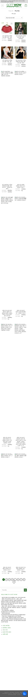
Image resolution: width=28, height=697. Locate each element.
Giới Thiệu (12, 692)
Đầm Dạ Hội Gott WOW (16, 617)
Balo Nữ (21, 692)
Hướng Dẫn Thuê (16, 693)
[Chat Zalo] (25, 694)
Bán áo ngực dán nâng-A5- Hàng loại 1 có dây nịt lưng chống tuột (7, 440)
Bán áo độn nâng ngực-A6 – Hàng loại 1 (21, 186)
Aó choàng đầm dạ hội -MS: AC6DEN (21, 37)
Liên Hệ (18, 694)
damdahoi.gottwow (14, 616)
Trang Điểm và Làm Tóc (7, 693)
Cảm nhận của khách (12, 694)
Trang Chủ (6, 692)
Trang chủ (10, 10)
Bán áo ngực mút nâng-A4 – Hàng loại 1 (7, 569)
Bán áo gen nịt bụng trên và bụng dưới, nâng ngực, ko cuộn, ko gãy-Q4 (7, 313)
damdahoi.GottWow (8, 612)
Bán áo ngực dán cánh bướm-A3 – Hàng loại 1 (21, 312)
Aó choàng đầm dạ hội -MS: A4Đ (7, 36)
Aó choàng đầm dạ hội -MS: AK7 (7, 61)
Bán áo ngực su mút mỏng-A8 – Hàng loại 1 (21, 569)
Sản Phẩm (17, 692)
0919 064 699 (21, 597)
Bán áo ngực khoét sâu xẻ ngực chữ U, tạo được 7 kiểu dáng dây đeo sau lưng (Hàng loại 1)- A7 (21, 441)
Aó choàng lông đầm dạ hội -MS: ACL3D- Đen (21, 61)
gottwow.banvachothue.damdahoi (13, 614)
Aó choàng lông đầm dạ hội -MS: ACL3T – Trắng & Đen (7, 186)
